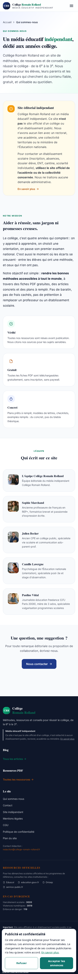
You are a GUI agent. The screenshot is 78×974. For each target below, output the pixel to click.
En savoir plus (26, 188)
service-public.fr (14, 887)
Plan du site (10, 838)
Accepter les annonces (56, 963)
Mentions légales (13, 818)
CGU (5, 825)
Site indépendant (13, 812)
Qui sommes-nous (13, 798)
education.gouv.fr (30, 882)
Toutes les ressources (16, 779)
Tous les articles (13, 758)
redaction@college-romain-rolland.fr (21, 849)
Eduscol (10, 882)
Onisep (49, 882)
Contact (7, 805)
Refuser (21, 963)
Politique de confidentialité (18, 831)
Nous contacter (37, 664)
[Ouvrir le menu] (71, 5)
